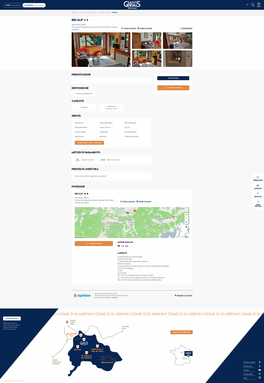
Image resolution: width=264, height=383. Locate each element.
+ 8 (177, 58)
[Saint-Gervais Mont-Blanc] (132, 5)
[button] (253, 5)
